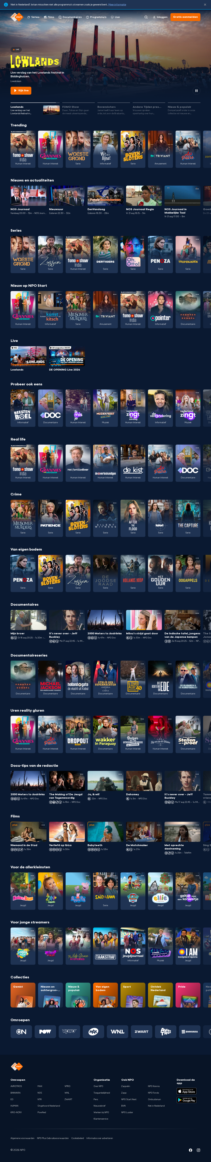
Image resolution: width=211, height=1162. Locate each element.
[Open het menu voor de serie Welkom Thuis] (60, 931)
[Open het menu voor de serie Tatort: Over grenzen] (170, 503)
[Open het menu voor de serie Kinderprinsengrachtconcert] (170, 931)
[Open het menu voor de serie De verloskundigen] (115, 448)
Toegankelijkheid (102, 1093)
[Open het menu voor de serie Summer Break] (32, 931)
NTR (40, 1099)
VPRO (67, 1086)
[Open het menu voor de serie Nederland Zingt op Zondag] (142, 393)
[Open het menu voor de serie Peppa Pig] (87, 876)
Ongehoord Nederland (49, 1106)
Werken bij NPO (101, 1112)
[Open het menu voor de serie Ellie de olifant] (170, 876)
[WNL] (117, 1031)
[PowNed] (45, 1031)
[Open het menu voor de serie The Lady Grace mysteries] (87, 931)
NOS (40, 1093)
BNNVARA (16, 1093)
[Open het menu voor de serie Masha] (32, 876)
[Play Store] (186, 1100)
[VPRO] (69, 1031)
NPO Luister (127, 1112)
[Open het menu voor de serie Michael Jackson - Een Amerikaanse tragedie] (60, 664)
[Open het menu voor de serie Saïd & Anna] (115, 876)
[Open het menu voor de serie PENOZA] (170, 239)
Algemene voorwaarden (22, 1138)
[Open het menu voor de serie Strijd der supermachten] (115, 664)
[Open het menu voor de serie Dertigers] (115, 239)
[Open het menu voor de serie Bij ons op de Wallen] (170, 719)
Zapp (124, 1093)
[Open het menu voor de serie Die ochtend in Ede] (170, 664)
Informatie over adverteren (100, 1138)
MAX (40, 1086)
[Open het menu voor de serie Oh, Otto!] (142, 239)
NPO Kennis (154, 1086)
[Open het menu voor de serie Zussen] (60, 239)
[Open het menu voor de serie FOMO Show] (32, 134)
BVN (123, 1106)
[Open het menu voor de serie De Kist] (142, 448)
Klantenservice (101, 1119)
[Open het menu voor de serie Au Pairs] (197, 134)
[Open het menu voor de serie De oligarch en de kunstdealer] (197, 664)
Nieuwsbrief (99, 1106)
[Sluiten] (205, 5)
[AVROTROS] (165, 1031)
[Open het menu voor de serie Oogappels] (197, 558)
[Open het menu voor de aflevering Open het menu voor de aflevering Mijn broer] (43, 613)
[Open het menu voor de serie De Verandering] (170, 393)
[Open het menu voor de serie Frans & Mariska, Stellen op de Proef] (197, 719)
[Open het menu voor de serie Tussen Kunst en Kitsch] (60, 294)
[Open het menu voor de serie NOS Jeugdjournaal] (142, 931)
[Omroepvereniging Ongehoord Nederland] (21, 1031)
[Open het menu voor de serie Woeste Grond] (87, 134)
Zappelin (125, 1086)
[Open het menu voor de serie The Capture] (197, 503)
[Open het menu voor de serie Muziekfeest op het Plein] (115, 393)
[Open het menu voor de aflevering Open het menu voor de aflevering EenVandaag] (120, 189)
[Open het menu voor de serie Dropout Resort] (87, 719)
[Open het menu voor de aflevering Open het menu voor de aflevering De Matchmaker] (159, 825)
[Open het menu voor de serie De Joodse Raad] (115, 558)
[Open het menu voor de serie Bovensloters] (142, 134)
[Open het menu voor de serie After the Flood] (142, 503)
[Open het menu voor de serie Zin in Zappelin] (60, 876)
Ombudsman (154, 1099)
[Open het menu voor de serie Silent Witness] (115, 503)
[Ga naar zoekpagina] (146, 17)
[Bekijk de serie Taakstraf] (105, 946)
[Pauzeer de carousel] (196, 91)
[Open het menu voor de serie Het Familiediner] (87, 448)
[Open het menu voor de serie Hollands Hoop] (142, 558)
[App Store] (186, 1091)
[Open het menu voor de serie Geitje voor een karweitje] (197, 876)
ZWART (68, 1099)
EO (12, 1099)
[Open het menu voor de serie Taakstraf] (115, 931)
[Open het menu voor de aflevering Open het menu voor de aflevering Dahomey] (159, 774)
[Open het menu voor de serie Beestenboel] (32, 393)
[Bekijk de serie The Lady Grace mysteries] (78, 946)
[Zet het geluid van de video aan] (185, 91)
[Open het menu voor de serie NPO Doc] (60, 393)
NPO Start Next (128, 1099)
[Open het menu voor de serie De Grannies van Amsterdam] (60, 134)
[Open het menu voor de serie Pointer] (170, 294)
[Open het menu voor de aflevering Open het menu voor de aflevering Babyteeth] (120, 825)
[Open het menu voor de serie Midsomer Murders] (87, 294)
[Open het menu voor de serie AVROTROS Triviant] (170, 134)
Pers (96, 1099)
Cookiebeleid (77, 1138)
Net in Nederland (156, 1106)
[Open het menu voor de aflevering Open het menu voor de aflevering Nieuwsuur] (82, 189)
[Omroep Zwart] (141, 1031)
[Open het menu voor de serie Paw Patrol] (142, 876)
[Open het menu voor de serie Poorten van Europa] (197, 294)
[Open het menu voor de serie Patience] (60, 503)
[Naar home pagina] (17, 17)
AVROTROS (16, 1086)
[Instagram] (198, 1150)
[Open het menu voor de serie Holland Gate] (87, 664)
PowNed (42, 1112)
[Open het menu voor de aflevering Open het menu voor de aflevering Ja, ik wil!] (120, 774)
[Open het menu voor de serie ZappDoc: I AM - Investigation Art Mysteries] (197, 931)
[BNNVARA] (189, 1031)
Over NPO (98, 1086)
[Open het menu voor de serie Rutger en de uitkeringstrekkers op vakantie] (142, 719)
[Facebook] (191, 1150)
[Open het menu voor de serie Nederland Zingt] (197, 393)
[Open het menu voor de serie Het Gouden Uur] (170, 558)
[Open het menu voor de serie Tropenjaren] (197, 239)
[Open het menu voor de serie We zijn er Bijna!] (115, 134)
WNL (67, 1093)
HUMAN (14, 1106)
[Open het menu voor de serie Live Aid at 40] (142, 664)
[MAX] (93, 1031)
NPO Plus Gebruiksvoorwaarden (53, 1138)
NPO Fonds (153, 1093)
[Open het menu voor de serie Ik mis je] (87, 393)
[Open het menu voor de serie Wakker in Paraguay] (115, 719)
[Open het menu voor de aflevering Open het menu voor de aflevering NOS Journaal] (43, 189)
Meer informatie (117, 4)
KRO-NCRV (16, 1112)
